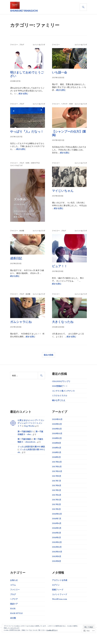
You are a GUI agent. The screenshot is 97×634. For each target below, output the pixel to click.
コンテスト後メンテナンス (63, 391)
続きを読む (23, 93)
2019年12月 (57, 424)
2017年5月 (56, 490)
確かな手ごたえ (58, 400)
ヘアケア (64, 104)
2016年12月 (57, 514)
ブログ (21, 45)
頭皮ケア (14, 604)
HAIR (71, 104)
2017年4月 (56, 495)
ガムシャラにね (21, 321)
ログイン (56, 585)
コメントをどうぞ (39, 45)
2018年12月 (57, 438)
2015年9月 (56, 556)
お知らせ (14, 580)
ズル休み (20, 199)
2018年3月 (56, 452)
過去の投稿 (48, 355)
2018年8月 (56, 443)
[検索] (83, 7)
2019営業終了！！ (60, 386)
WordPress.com (59, 599)
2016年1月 (56, 537)
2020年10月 (57, 419)
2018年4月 (56, 447)
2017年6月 (56, 485)
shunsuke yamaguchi (24, 10)
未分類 (21, 231)
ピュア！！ (59, 266)
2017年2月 (56, 504)
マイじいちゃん (63, 190)
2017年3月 (56, 499)
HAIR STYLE (35, 163)
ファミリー (14, 45)
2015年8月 (56, 561)
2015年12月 (57, 542)
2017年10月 (57, 471)
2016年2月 (56, 533)
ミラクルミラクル (59, 395)
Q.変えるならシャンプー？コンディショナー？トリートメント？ (31, 423)
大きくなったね (62, 321)
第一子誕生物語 (24, 439)
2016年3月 (56, 528)
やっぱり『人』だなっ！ (27, 131)
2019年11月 (57, 429)
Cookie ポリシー (52, 630)
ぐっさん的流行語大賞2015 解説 (31, 446)
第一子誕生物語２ (25, 431)
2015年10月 (57, 551)
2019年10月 (57, 433)
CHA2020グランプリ (61, 381)
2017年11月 (57, 466)
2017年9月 (56, 476)
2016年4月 (56, 523)
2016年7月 (56, 518)
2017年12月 (57, 462)
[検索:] (27, 375)
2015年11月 (57, 547)
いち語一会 (59, 72)
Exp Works (29, 426)
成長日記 (16, 258)
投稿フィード (57, 589)
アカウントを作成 (59, 580)
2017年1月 (56, 509)
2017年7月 (56, 481)
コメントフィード (59, 594)
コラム (13, 585)
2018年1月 (56, 457)
